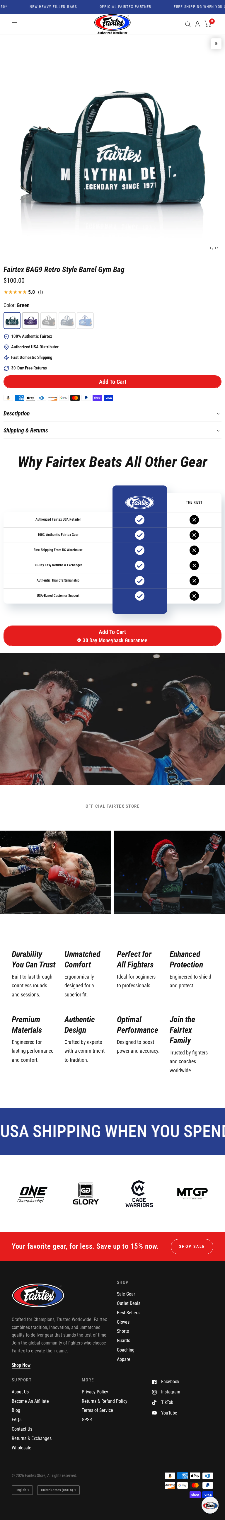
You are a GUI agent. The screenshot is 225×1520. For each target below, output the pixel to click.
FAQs (16, 1419)
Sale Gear (126, 1294)
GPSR (87, 1419)
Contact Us (22, 1429)
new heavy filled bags (39, 7)
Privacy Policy (95, 1392)
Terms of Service (97, 1410)
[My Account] (197, 24)
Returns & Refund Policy (104, 1401)
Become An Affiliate (30, 1401)
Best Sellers (128, 1312)
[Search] (188, 24)
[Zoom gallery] (216, 43)
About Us (20, 1392)
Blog (16, 1410)
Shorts (123, 1331)
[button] (112, 381)
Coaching (125, 1350)
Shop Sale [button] (192, 1246)
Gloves (123, 1322)
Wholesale (21, 1448)
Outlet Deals (128, 1303)
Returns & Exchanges (32, 1438)
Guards (123, 1340)
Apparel (124, 1359)
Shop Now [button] (21, 1365)
